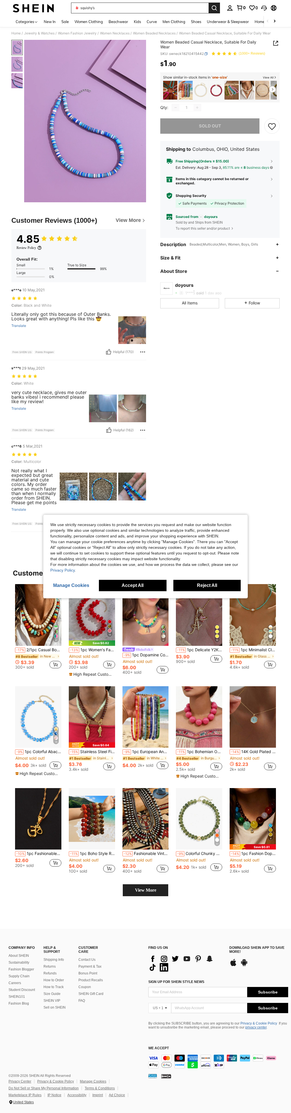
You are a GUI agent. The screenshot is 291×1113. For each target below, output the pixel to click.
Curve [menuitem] (152, 21)
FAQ (81, 1001)
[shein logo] (33, 8)
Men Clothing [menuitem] (174, 21)
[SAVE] (272, 126)
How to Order (53, 980)
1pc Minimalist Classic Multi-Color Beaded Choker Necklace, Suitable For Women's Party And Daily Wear (253, 650)
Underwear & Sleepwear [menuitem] (228, 21)
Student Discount (22, 990)
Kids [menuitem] (137, 21)
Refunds (50, 973)
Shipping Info (53, 960)
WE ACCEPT (158, 1048)
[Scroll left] (268, 21)
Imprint (97, 1095)
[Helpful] (108, 352)
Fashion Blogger (21, 969)
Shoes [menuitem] (196, 21)
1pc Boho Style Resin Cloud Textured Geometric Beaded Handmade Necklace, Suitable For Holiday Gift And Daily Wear (92, 853)
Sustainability (19, 962)
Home (16, 33)
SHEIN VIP (51, 1001)
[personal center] (229, 8)
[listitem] (170, 90)
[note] (92, 643)
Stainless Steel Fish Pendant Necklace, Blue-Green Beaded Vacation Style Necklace (92, 751)
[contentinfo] (218, 1061)
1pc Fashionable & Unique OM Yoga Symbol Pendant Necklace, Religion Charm (38, 853)
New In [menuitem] (50, 21)
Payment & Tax (89, 966)
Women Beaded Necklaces (154, 33)
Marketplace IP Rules (25, 1095)
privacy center (256, 1027)
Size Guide (52, 994)
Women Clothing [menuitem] (88, 21)
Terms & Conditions (100, 1088)
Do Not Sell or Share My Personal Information (44, 1088)
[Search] (214, 8)
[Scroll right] (275, 21)
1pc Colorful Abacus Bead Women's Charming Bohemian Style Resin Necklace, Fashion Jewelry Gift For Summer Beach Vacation (38, 751)
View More (145, 890)
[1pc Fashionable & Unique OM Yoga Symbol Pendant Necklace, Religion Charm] (38, 819)
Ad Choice (117, 1095)
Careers (15, 983)
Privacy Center (20, 1081)
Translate (18, 326)
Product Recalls (90, 980)
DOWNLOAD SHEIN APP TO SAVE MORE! (256, 950)
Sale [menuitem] (65, 21)
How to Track (53, 987)
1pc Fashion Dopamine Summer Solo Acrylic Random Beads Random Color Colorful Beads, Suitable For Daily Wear (253, 853)
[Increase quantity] (197, 107)
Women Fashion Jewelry (77, 33)
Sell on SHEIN (54, 1007)
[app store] (233, 965)
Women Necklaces (115, 33)
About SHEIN (19, 956)
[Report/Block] (142, 352)
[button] (264, 8)
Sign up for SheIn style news (176, 982)
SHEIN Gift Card (90, 994)
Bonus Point (87, 973)
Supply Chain (19, 976)
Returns (49, 966)
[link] (241, 7)
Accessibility (76, 1095)
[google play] (244, 965)
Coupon (84, 987)
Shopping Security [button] (191, 196)
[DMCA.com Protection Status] (166, 1076)
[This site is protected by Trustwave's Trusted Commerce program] (152, 1076)
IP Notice (54, 1095)
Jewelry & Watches (39, 33)
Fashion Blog (19, 1003)
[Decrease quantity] (175, 107)
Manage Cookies (93, 1081)
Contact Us (86, 960)
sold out (210, 126)
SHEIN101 (17, 997)
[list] (186, 963)
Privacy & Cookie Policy (258, 1023)
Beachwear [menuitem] (118, 21)
